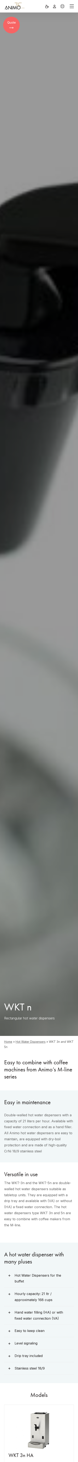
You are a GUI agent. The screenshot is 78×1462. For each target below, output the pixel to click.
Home (8, 1041)
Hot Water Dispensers (31, 1041)
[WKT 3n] (39, 1429)
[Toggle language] (62, 6)
